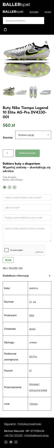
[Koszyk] (5, 29)
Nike (31, 315)
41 (30, 301)
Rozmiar (8, 137)
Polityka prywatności (29, 423)
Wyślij (8, 260)
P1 (30, 370)
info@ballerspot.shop (36, 435)
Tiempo (33, 403)
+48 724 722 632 (13, 435)
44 (34, 301)
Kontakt (34, 11)
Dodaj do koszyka (27, 153)
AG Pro (33, 356)
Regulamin (10, 423)
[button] (46, 42)
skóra (32, 328)
